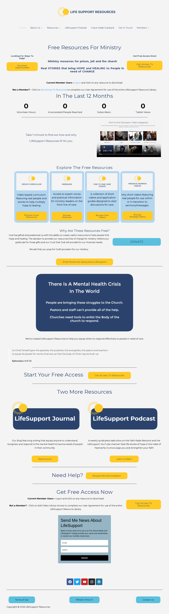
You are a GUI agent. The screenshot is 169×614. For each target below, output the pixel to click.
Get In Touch (126, 28)
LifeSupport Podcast (76, 28)
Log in (77, 83)
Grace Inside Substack (102, 28)
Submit (84, 558)
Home (23, 28)
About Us (35, 28)
